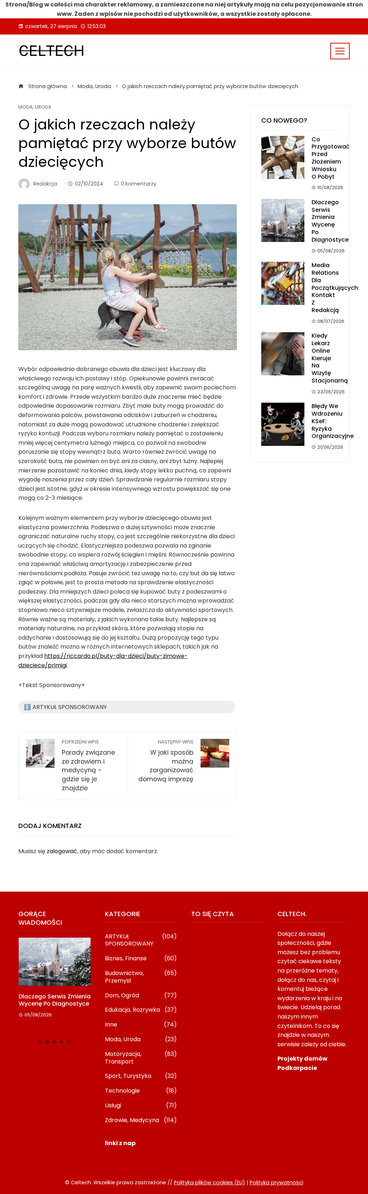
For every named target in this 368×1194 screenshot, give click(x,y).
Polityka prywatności (276, 1182)
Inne (141, 1025)
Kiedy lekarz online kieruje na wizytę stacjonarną (330, 358)
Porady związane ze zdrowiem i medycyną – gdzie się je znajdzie (88, 765)
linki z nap (120, 1143)
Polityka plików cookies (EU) (209, 1182)
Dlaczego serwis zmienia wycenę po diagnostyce (330, 221)
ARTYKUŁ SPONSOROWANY (141, 940)
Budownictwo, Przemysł (141, 977)
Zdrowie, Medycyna (141, 1120)
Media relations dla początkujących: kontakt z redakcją (335, 287)
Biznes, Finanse (141, 958)
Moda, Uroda (34, 107)
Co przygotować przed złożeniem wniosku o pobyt (331, 158)
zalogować (62, 851)
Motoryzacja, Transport (141, 1058)
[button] (40, 1042)
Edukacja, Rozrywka (141, 1010)
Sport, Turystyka (141, 1076)
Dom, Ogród (141, 995)
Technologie (141, 1091)
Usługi (141, 1106)
